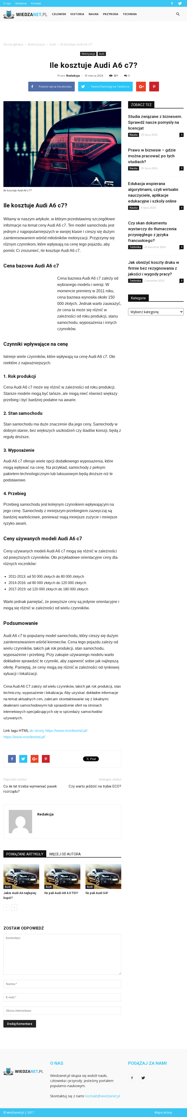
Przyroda (110, 14)
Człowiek (59, 14)
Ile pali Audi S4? (96, 893)
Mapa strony (163, 1112)
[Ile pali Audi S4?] (103, 876)
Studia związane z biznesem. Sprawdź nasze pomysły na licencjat (155, 122)
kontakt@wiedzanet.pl (102, 1096)
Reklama (21, 3)
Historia (77, 14)
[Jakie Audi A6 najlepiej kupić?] (21, 876)
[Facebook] (172, 3)
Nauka (94, 14)
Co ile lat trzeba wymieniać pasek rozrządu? (30, 789)
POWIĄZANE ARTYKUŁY (24, 854)
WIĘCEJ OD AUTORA (65, 854)
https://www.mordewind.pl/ (24, 737)
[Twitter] (180, 3)
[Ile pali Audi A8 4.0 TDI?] (62, 876)
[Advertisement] (93, 32)
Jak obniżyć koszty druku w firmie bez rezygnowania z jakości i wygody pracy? (153, 268)
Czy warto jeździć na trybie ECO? (95, 786)
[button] (178, 14)
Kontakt (36, 3)
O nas (7, 3)
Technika (130, 14)
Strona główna (13, 44)
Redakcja (73, 75)
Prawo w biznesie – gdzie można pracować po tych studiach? (152, 156)
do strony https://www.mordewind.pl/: (58, 730)
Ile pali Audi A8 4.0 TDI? (61, 893)
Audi (101, 53)
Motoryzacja (88, 53)
